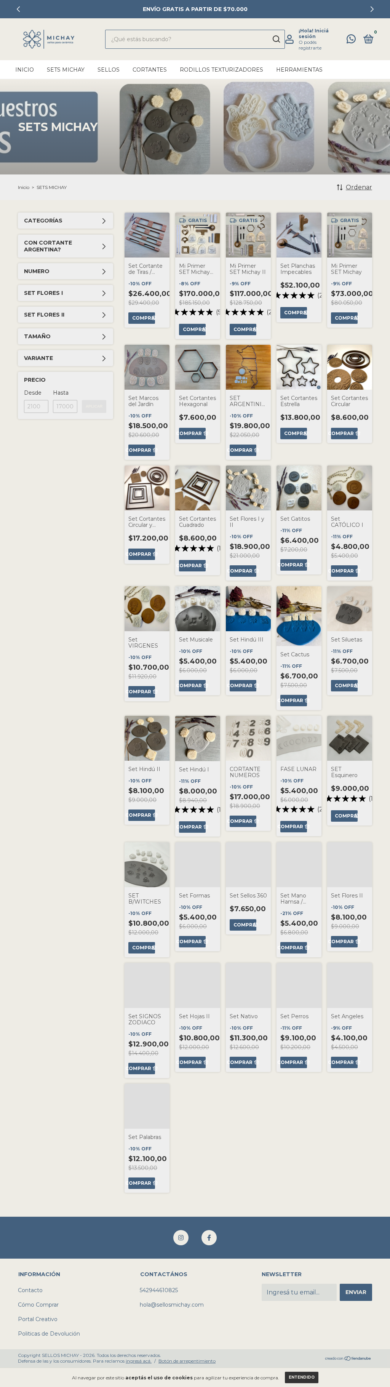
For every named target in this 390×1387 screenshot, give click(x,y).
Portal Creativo (38, 1319)
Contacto (30, 1290)
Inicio (24, 69)
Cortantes (150, 69)
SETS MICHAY (66, 69)
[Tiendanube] (348, 1359)
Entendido (302, 1377)
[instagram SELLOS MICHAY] (181, 1237)
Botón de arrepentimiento (187, 1361)
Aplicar (94, 406)
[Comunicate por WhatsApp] (351, 40)
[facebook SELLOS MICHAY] (209, 1237)
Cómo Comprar (38, 1304)
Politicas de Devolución (49, 1333)
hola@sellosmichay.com (172, 1304)
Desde (33, 392)
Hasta (61, 392)
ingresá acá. (139, 1361)
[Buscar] (276, 39)
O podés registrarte (310, 45)
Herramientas (299, 69)
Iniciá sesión (314, 33)
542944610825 (159, 1290)
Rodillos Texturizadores (221, 69)
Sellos (109, 69)
